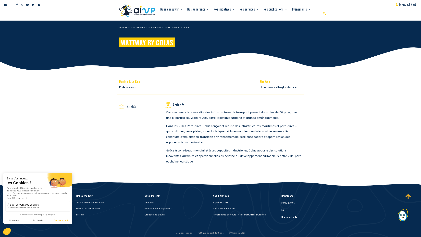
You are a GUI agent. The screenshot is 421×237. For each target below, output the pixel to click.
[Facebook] (17, 5)
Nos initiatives (222, 9)
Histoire (80, 214)
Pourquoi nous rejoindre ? (158, 208)
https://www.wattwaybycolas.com (278, 87)
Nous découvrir (169, 9)
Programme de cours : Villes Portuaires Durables (239, 214)
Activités (131, 107)
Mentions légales (184, 233)
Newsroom (287, 196)
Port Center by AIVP (224, 208)
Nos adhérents (196, 9)
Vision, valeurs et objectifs (90, 202)
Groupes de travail (155, 214)
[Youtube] (27, 5)
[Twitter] (33, 5)
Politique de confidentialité (211, 233)
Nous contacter (289, 217)
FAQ (283, 210)
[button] (6, 4)
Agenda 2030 (220, 202)
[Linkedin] (38, 5)
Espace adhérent (407, 4)
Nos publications (273, 9)
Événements (299, 9)
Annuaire (149, 202)
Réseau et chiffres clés (88, 208)
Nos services (247, 9)
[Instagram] (22, 5)
